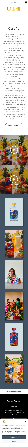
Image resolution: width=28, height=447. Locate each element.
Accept (14, 437)
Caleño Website (14, 125)
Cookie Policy (14, 445)
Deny (14, 441)
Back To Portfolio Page (13, 391)
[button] (25, 421)
